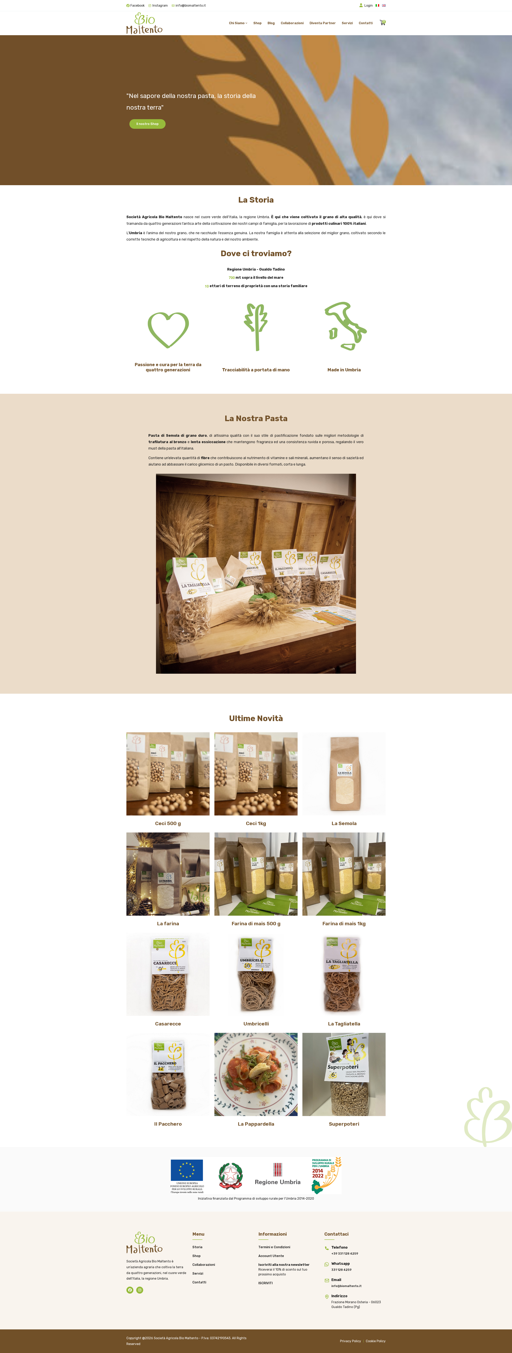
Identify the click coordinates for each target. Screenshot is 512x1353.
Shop (257, 23)
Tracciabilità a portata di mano (256, 370)
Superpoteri (344, 1124)
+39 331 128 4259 (344, 1253)
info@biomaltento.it (191, 5)
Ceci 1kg (256, 823)
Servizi (347, 23)
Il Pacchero (168, 1124)
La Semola (344, 823)
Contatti (366, 23)
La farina (168, 923)
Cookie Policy (376, 1341)
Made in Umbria (344, 370)
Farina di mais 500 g (256, 923)
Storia (197, 1247)
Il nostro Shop (147, 124)
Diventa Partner (323, 23)
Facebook (137, 5)
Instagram (160, 5)
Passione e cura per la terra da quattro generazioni (168, 367)
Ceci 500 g (168, 823)
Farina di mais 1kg (344, 923)
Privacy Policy (350, 1341)
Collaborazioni (292, 23)
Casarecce (168, 1024)
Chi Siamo (237, 23)
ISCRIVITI (265, 1283)
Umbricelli (256, 1024)
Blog (271, 23)
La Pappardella (256, 1124)
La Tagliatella (344, 1024)
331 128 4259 (341, 1270)
